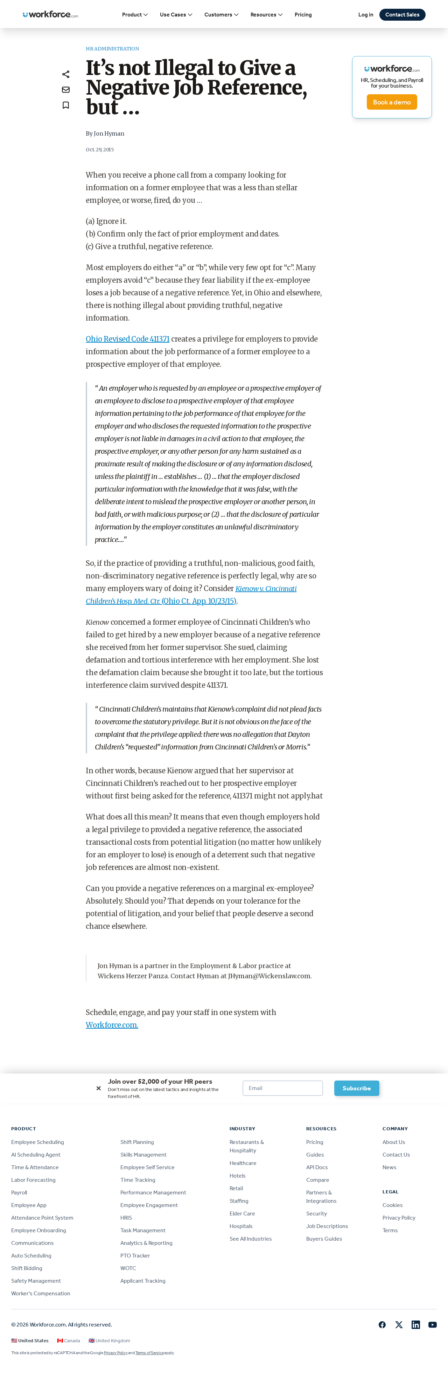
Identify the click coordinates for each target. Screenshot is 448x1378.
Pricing (303, 14)
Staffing (239, 1201)
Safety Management (36, 1280)
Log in (365, 14)
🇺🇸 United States (30, 1341)
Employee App (29, 1205)
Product (132, 14)
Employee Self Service (147, 1167)
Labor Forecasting (33, 1180)
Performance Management (153, 1192)
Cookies (393, 1205)
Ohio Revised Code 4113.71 (127, 339)
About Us (394, 1142)
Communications (32, 1243)
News (390, 1167)
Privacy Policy (399, 1217)
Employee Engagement (149, 1205)
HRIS (126, 1217)
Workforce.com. (112, 1025)
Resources (263, 14)
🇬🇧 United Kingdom (109, 1341)
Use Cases (173, 14)
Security (316, 1213)
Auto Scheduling (31, 1255)
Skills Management (143, 1154)
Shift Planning (137, 1142)
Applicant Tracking (143, 1280)
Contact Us (396, 1154)
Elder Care (242, 1213)
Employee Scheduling (37, 1142)
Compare (317, 1180)
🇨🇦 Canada (68, 1341)
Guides (315, 1154)
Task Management (143, 1230)
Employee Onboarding (38, 1230)
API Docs (317, 1167)
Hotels (238, 1175)
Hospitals (241, 1226)
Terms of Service (149, 1352)
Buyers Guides (324, 1238)
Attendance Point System (42, 1217)
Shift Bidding (26, 1268)
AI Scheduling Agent (36, 1154)
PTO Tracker (135, 1255)
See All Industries (251, 1238)
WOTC (128, 1268)
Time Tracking (137, 1180)
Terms (390, 1230)
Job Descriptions (327, 1226)
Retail (236, 1188)
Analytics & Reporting (146, 1243)
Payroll (19, 1192)
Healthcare (243, 1163)
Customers (218, 14)
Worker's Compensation (40, 1293)
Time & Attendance (35, 1167)
